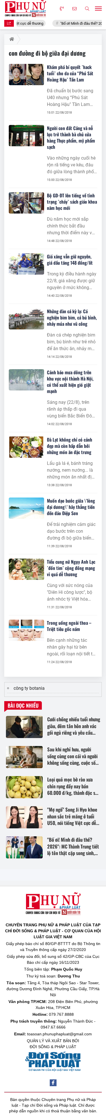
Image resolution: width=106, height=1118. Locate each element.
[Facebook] (53, 1082)
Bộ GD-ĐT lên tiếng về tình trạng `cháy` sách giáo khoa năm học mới (72, 201)
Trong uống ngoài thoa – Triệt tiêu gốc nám (69, 625)
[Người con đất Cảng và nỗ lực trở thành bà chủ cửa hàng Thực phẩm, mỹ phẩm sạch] (26, 135)
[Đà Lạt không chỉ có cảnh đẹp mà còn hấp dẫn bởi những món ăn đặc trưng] (26, 447)
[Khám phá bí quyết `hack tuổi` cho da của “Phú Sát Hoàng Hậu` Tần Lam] (26, 74)
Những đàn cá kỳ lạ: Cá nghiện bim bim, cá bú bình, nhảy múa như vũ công (72, 317)
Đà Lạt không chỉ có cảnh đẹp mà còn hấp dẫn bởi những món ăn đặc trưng (69, 445)
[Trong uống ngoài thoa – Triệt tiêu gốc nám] (26, 630)
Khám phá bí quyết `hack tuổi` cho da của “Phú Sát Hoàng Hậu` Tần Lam (70, 73)
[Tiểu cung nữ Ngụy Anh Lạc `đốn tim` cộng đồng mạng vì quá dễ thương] (26, 569)
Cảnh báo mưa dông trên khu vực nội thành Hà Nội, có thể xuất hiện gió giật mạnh (70, 381)
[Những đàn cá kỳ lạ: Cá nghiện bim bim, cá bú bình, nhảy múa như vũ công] (26, 318)
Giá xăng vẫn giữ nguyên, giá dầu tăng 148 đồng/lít (70, 259)
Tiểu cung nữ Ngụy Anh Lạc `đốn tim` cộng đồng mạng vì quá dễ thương (71, 568)
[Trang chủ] (10, 39)
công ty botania (29, 688)
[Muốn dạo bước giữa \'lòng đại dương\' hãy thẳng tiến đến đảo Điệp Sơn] (26, 508)
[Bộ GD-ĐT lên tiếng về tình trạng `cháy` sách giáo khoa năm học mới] (26, 203)
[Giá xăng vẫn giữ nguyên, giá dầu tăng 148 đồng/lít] (26, 264)
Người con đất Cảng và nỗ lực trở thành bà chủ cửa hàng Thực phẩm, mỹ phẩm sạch (71, 137)
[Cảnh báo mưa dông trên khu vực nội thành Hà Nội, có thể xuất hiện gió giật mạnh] (26, 379)
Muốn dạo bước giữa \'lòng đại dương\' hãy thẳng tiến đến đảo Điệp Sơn (71, 507)
